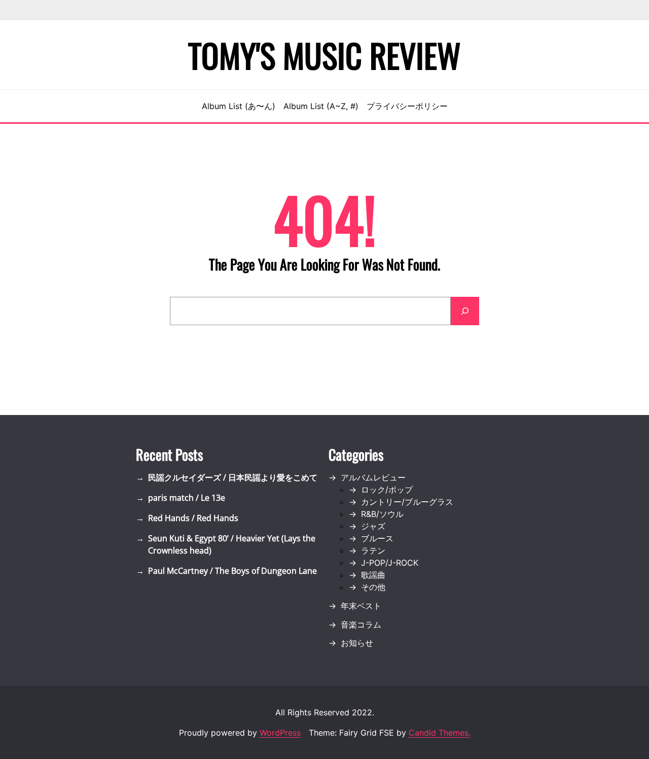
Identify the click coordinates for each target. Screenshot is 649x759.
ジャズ (373, 526)
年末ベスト (361, 606)
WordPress (280, 733)
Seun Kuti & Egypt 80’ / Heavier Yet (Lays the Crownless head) (231, 544)
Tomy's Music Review (324, 55)
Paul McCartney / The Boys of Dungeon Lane (232, 570)
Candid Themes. (440, 733)
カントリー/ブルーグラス (407, 502)
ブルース (377, 538)
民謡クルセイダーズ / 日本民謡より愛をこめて (232, 477)
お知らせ (357, 643)
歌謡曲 (373, 575)
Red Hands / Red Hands (193, 518)
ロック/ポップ (387, 490)
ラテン (373, 550)
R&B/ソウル (382, 514)
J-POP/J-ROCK (389, 563)
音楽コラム (361, 624)
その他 (373, 587)
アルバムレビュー (373, 477)
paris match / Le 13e (186, 497)
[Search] (465, 311)
